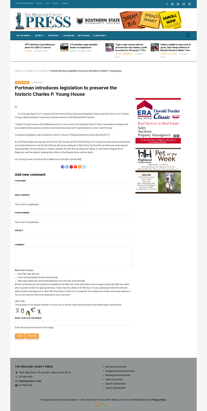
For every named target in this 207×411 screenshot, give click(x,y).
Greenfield (128, 54)
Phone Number (22, 213)
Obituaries (84, 35)
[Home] (43, 20)
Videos (65, 3)
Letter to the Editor (114, 379)
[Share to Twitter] (66, 166)
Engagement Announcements (119, 371)
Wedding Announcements (117, 375)
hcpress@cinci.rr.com (29, 381)
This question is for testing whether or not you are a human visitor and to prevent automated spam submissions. (68, 314)
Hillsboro (172, 54)
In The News (23, 35)
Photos (56, 3)
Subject (19, 230)
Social (73, 51)
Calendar (68, 35)
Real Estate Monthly (24, 3)
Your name (20, 181)
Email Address (22, 195)
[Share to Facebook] (62, 166)
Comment (20, 245)
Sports (39, 35)
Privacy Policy (159, 400)
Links (47, 3)
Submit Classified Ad (115, 388)
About (39, 3)
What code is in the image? (28, 318)
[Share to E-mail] (79, 166)
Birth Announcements (115, 367)
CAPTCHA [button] (20, 301)
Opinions (53, 35)
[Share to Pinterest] (71, 166)
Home (17, 71)
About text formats (24, 270)
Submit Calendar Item (115, 384)
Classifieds (99, 35)
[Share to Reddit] (75, 166)
